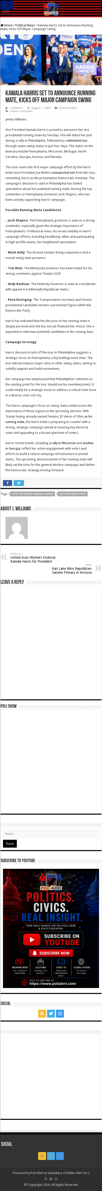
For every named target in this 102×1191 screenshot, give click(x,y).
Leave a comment (21, 111)
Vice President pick (73, 494)
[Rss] (42, 1014)
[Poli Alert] (51, 9)
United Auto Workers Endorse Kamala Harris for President (32, 557)
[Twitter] (51, 1014)
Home (8, 25)
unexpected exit (63, 172)
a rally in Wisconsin (62, 443)
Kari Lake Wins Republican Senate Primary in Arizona (72, 568)
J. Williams (16, 108)
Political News (25, 25)
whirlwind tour (77, 140)
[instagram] (60, 1014)
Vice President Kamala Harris (32, 494)
